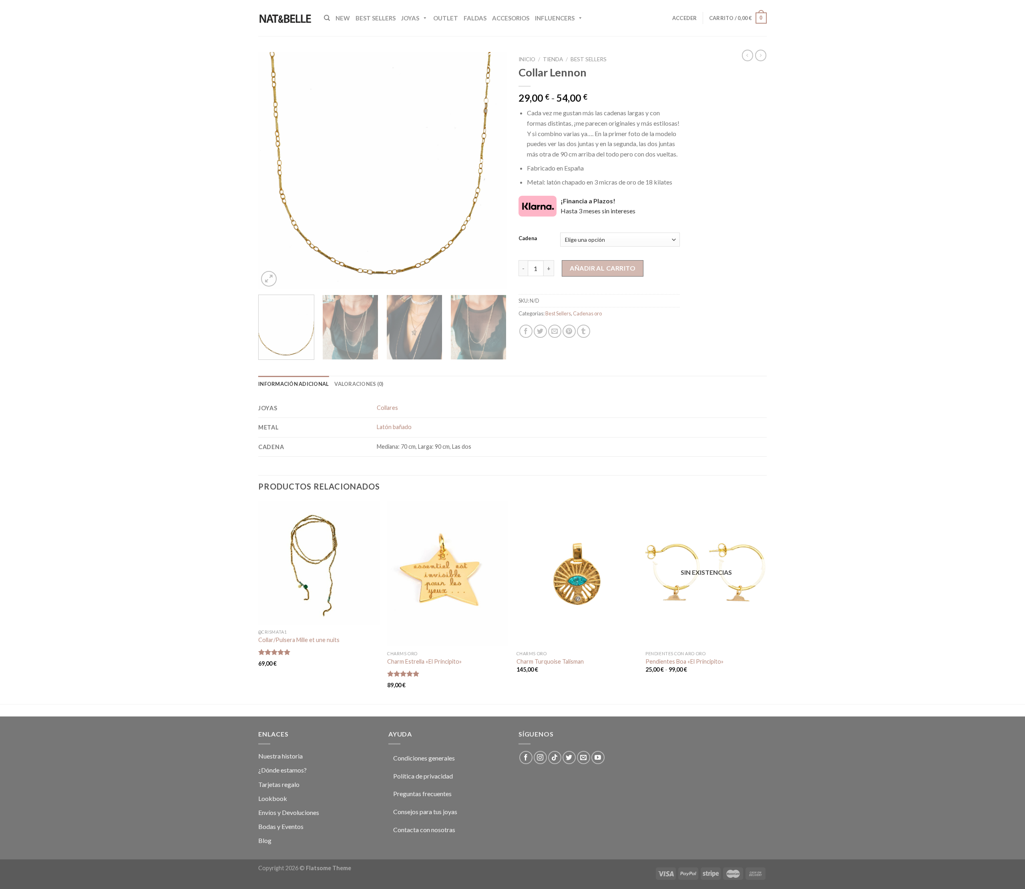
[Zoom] (269, 279)
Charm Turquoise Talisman (550, 661)
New (343, 18)
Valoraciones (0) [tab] (358, 384)
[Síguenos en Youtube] (598, 757)
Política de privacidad (423, 776)
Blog (264, 840)
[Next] (491, 170)
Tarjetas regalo (278, 784)
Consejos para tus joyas (425, 811)
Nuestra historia (280, 756)
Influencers (555, 18)
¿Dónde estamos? (282, 770)
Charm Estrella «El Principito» (424, 661)
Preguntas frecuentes (422, 793)
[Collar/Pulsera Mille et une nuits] (319, 563)
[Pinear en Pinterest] (569, 331)
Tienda (553, 59)
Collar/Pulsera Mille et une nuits (299, 639)
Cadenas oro (587, 313)
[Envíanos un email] (583, 757)
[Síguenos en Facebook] (526, 757)
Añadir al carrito (602, 268)
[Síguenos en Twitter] (569, 757)
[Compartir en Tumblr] (583, 331)
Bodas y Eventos (280, 826)
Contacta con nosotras (424, 829)
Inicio (527, 59)
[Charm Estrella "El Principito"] (447, 573)
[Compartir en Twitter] (540, 331)
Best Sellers (376, 18)
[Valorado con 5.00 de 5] (274, 652)
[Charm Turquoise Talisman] (577, 573)
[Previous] (273, 170)
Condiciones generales (424, 758)
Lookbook (272, 798)
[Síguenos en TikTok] (554, 757)
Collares (387, 407)
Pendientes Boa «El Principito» (684, 661)
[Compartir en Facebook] (526, 331)
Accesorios (510, 18)
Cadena (528, 238)
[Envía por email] (554, 331)
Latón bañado (394, 426)
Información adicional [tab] (293, 384)
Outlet (445, 18)
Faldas (475, 18)
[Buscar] (327, 18)
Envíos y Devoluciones (288, 812)
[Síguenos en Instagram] (540, 757)
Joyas (410, 18)
